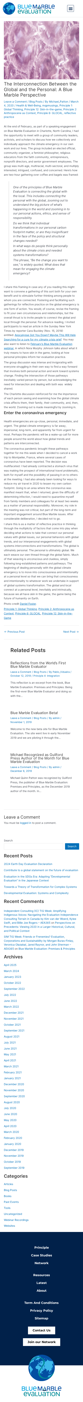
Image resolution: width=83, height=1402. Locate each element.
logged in (25, 822)
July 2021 (10, 1042)
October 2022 (12, 982)
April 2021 (10, 1060)
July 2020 (10, 1108)
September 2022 (14, 988)
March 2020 (11, 1131)
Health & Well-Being (28, 105)
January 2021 (12, 1078)
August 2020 (12, 1102)
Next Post (71, 632)
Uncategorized (13, 1213)
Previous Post (14, 632)
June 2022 (10, 1000)
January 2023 (12, 976)
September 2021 (14, 1030)
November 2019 (14, 1155)
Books (7, 1196)
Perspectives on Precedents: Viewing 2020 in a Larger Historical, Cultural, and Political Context (39, 926)
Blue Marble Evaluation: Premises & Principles (47, 948)
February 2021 (13, 1072)
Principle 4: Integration (46, 675)
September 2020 (14, 1096)
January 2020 (12, 1143)
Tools (7, 1207)
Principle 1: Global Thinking (20, 609)
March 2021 (11, 1066)
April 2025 (10, 965)
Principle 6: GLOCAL (50, 113)
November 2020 (14, 1090)
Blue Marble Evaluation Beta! (34, 713)
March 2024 (11, 971)
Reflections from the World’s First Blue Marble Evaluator (38, 665)
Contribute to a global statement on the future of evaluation (41, 870)
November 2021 (14, 1018)
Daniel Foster (28, 603)
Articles (8, 1184)
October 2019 (12, 1161)
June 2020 (10, 1114)
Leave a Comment (15, 101)
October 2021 (12, 1024)
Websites (9, 1225)
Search (8, 840)
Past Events (11, 1201)
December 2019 (14, 1149)
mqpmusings (50, 105)
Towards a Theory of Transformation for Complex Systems (40, 886)
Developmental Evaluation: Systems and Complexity (36, 893)
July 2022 (10, 994)
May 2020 (10, 1120)
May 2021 (10, 1054)
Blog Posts (35, 101)
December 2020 (14, 1084)
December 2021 (14, 1012)
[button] (70, 8)
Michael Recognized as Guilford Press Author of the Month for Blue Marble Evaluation (39, 758)
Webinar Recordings (16, 1219)
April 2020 (10, 1126)
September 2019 (14, 1167)
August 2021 (11, 1036)
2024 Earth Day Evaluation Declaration (28, 864)
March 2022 (11, 1006)
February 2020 (13, 1137)
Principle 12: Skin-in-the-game (43, 109)
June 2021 (10, 1048)
